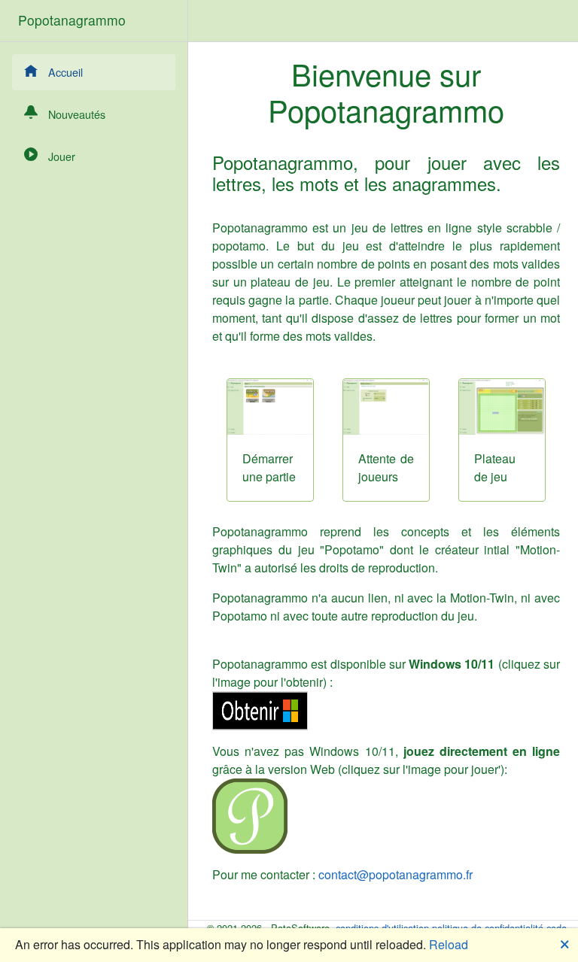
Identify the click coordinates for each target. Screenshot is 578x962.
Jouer (61, 156)
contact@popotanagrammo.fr (395, 874)
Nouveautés (76, 114)
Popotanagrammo (72, 20)
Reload (448, 944)
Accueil (65, 72)
